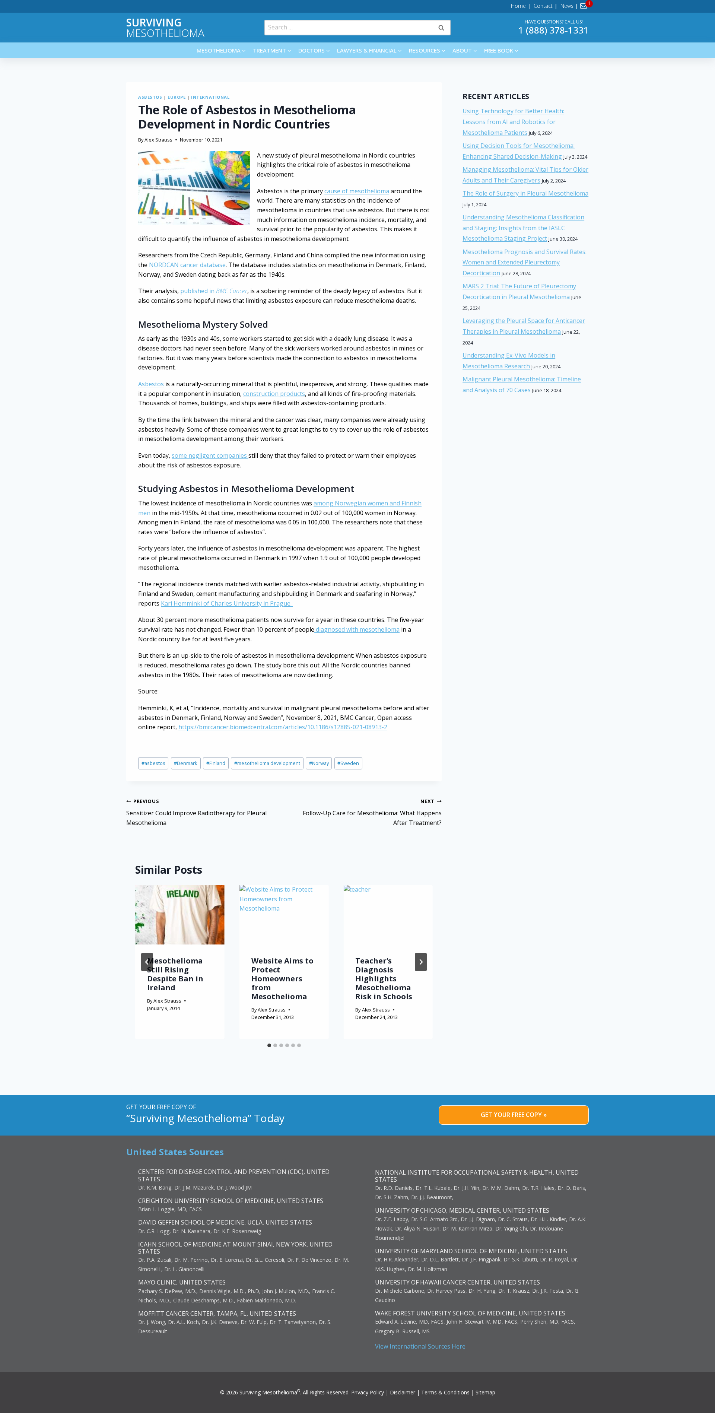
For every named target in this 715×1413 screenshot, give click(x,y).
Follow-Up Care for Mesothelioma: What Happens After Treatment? (372, 812)
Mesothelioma (165, 27)
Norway (319, 763)
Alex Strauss (158, 139)
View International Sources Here (420, 1346)
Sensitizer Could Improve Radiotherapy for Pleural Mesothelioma (196, 812)
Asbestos (150, 97)
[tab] (269, 1045)
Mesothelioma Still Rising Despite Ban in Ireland (175, 974)
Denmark (185, 763)
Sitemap (485, 1392)
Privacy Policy (367, 1392)
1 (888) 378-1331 (553, 30)
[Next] (421, 962)
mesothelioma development (267, 763)
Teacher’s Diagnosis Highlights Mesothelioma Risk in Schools (383, 978)
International (210, 97)
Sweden (348, 763)
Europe (176, 97)
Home (518, 5)
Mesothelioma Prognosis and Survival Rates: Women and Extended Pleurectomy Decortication (525, 262)
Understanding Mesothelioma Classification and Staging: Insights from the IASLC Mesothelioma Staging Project (523, 228)
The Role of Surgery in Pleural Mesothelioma (525, 193)
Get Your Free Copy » (514, 1115)
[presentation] (180, 914)
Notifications (585, 6)
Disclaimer (402, 1392)
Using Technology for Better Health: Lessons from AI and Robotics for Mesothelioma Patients (513, 122)
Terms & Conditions (445, 1392)
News (566, 5)
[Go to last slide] (147, 962)
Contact (543, 5)
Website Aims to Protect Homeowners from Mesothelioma (282, 978)
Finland (215, 763)
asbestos (153, 763)
